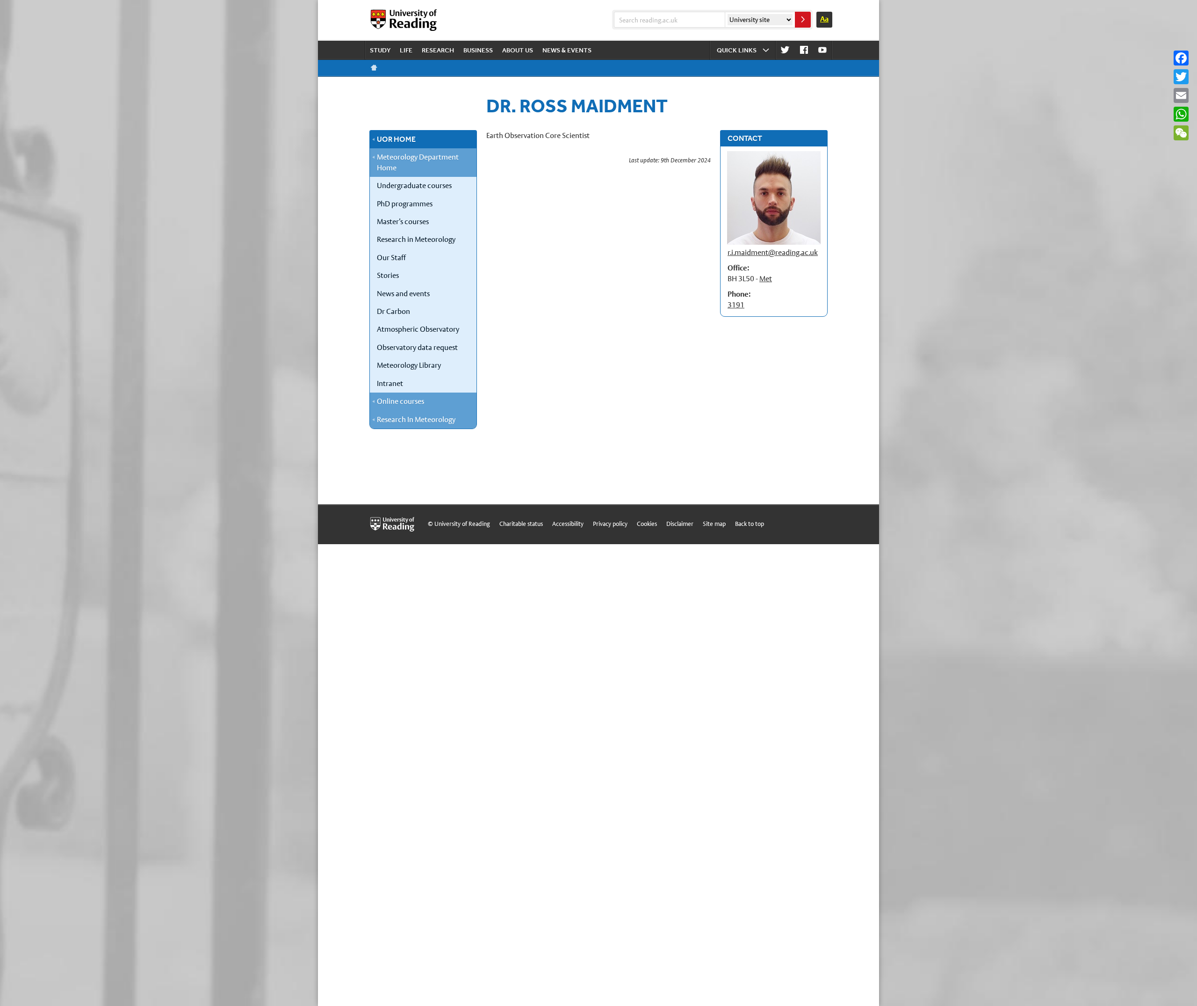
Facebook (803, 50)
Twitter (785, 50)
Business (478, 50)
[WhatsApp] (1181, 114)
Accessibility (568, 523)
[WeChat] (1181, 133)
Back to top (749, 523)
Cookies (647, 523)
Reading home (374, 68)
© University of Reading (459, 523)
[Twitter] (1181, 76)
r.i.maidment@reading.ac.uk (773, 252)
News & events (566, 50)
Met (765, 278)
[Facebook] (1181, 58)
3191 (736, 304)
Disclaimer (679, 523)
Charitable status (521, 523)
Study (380, 50)
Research (438, 50)
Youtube (822, 50)
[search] (803, 20)
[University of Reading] (404, 20)
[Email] (1181, 95)
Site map (714, 523)
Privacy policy (610, 523)
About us (517, 50)
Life (406, 50)
